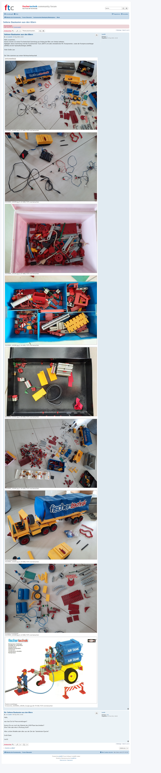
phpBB (60, 756)
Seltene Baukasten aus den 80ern (19, 22)
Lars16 (103, 34)
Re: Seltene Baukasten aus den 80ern (18, 712)
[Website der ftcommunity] (13, 7)
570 (108, 714)
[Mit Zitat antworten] (96, 35)
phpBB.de (73, 758)
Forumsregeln (17, 27)
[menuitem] (16, 14)
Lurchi (103, 712)
